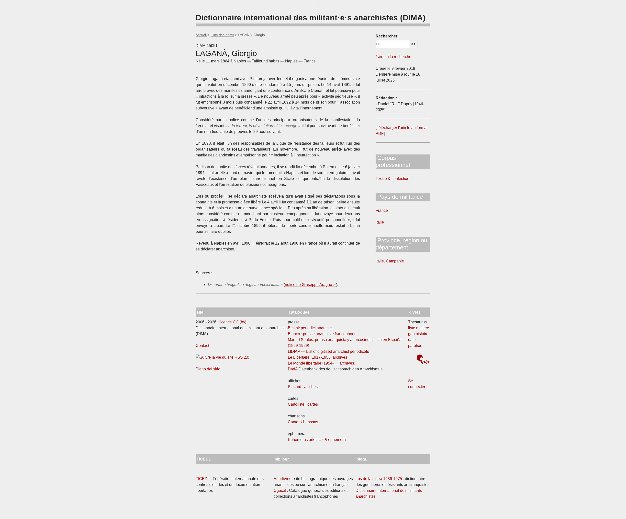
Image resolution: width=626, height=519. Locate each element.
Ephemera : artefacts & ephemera (317, 439)
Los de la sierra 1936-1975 (379, 479)
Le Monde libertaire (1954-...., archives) (321, 363)
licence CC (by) (232, 322)
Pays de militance (399, 196)
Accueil (201, 35)
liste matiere (418, 328)
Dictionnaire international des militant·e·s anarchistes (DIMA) (310, 17)
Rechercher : (388, 36)
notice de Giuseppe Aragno (308, 285)
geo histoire (418, 334)
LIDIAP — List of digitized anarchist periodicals (328, 351)
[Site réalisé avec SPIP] (423, 360)
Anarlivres (282, 479)
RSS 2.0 (241, 357)
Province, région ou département (401, 244)
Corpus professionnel (393, 161)
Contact (202, 345)
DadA (293, 369)
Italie (380, 222)
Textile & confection (392, 179)
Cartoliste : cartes (303, 404)
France (382, 210)
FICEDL (203, 479)
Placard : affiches (303, 387)
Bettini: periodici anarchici (310, 328)
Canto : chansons (303, 422)
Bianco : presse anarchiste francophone (322, 334)
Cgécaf (280, 490)
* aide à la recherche (393, 57)
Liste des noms (222, 35)
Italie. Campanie (390, 261)
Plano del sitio (208, 369)
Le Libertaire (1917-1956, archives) (318, 357)
